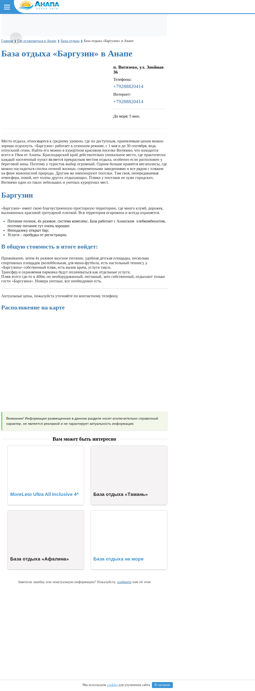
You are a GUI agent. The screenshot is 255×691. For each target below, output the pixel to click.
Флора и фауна (45, 77)
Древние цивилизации (56, 122)
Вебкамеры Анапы (23, 91)
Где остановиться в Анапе (28, 22)
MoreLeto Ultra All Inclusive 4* (33, 448)
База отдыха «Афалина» (28, 513)
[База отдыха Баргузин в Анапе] (16, 38)
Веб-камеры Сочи (21, 100)
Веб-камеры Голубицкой (63, 100)
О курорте (13, 45)
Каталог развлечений (89, 22)
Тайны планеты (19, 114)
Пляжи (61, 22)
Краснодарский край (25, 68)
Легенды (95, 54)
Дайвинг (198, 22)
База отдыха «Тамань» (110, 448)
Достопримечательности (29, 32)
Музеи (60, 32)
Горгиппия (74, 54)
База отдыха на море (108, 513)
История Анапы (47, 54)
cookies (112, 685)
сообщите (124, 582)
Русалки (86, 122)
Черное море (17, 77)
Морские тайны (19, 122)
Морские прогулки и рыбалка (161, 22)
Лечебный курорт (122, 54)
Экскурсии (121, 22)
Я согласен (162, 685)
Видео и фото (17, 54)
